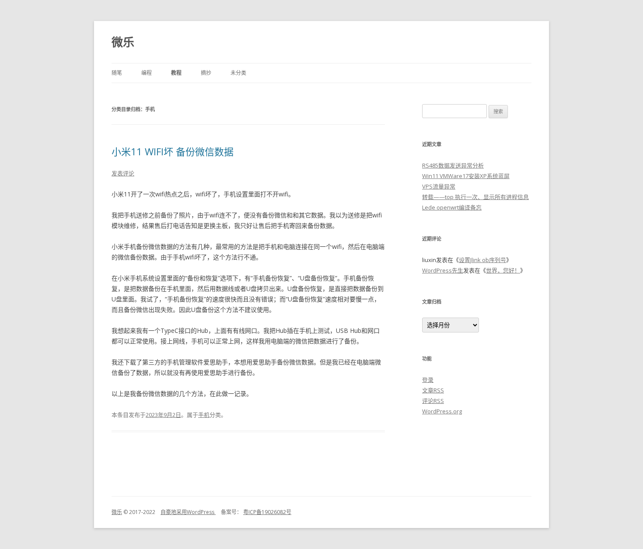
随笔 (117, 73)
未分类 (238, 73)
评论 (433, 401)
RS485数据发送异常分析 (453, 165)
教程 (176, 73)
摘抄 (206, 73)
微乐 (123, 42)
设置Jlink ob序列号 (482, 260)
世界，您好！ (503, 270)
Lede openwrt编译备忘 (452, 207)
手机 (204, 415)
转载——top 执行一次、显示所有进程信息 (475, 197)
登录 (427, 380)
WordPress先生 (442, 270)
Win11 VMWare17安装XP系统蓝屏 (466, 176)
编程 (146, 73)
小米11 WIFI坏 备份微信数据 (173, 151)
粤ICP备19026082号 (267, 512)
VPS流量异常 (438, 186)
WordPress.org (442, 411)
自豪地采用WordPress (188, 512)
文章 (433, 390)
